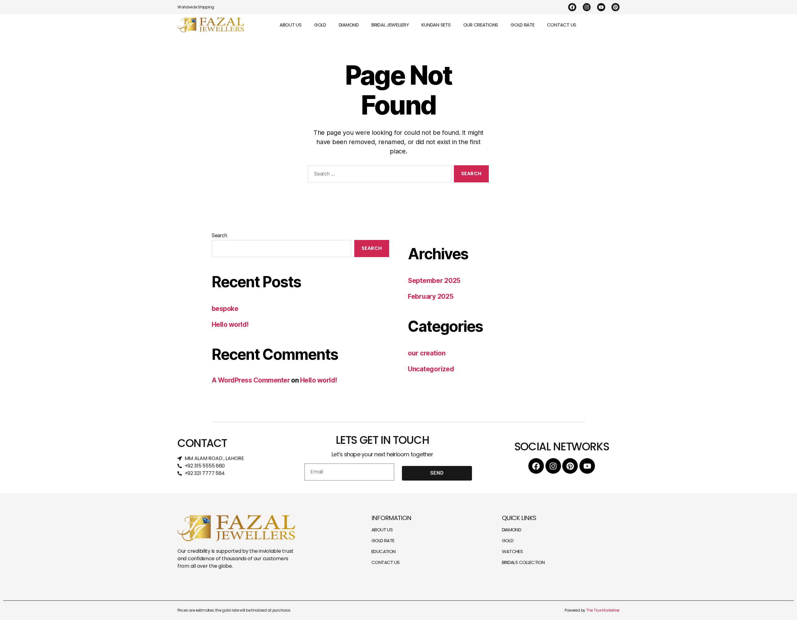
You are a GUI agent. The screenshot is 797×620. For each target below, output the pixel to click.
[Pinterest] (615, 7)
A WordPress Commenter (251, 380)
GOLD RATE (523, 24)
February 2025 (431, 296)
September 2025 (434, 280)
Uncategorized (431, 369)
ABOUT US (291, 24)
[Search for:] (378, 175)
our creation (427, 353)
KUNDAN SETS (436, 24)
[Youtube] (601, 7)
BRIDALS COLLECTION (523, 562)
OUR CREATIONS (480, 24)
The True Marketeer (603, 610)
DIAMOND (349, 24)
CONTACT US (561, 24)
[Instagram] (587, 7)
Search (219, 235)
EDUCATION (383, 551)
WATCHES (512, 551)
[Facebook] (572, 7)
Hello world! (230, 324)
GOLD (320, 24)
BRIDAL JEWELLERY (390, 24)
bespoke (225, 308)
